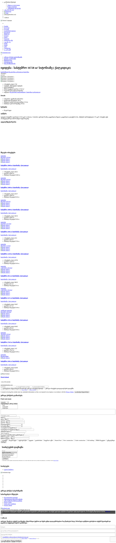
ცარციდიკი (19, 72)
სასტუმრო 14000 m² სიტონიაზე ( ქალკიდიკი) (15, 187)
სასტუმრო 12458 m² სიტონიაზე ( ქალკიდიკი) (15, 254)
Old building (90, 440)
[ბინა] (9, 405)
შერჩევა (3, 442)
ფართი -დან (5, 421)
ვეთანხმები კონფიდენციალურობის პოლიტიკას (15, 537)
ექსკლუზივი (111, 440)
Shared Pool (58, 440)
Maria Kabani (5, 377)
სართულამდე (5, 426)
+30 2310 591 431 (9, 10)
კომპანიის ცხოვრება (14, 8)
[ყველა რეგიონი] (9, 452)
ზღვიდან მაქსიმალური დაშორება (11, 435)
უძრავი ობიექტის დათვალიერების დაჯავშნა (59, 388)
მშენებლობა (8, 60)
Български (7, 32)
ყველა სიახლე (8, 469)
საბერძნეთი (5, 72)
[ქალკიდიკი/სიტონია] (9, 455)
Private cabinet (8, 505)
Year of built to (5, 433)
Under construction (80, 440)
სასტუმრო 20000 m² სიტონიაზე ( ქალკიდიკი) (15, 165)
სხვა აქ (108, 511)
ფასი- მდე (4, 419)
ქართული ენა (8, 40)
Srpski (5, 45)
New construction (68, 440)
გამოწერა (5, 458)
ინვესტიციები (8, 62)
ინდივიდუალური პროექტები (13, 499)
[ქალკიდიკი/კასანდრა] (9, 454)
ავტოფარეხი (23, 440)
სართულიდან (5, 424)
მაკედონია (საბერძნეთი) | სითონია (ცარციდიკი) (25, 92)
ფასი (2, 417)
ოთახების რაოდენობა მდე (9, 429)
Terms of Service (32, 389)
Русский (6, 29)
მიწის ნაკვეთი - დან (7, 436)
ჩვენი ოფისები (12, 7)
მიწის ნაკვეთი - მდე (7, 438)
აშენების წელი (5, 431)
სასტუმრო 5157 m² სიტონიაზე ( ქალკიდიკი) (14, 298)
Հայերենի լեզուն (10, 31)
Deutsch (6, 35)
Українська (7, 48)
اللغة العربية (7, 49)
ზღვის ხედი (12, 440)
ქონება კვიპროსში (10, 58)
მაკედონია (12, 72)
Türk (5, 46)
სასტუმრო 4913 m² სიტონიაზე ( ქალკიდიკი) (14, 276)
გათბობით (38, 440)
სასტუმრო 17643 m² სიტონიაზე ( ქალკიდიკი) (15, 342)
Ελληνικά (6, 27)
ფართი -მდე (5, 422)
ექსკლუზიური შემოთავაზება (13, 501)
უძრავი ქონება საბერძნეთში (13, 57)
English (6, 26)
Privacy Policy (24, 389)
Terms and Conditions (10, 504)
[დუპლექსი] (9, 406)
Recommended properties (11, 497)
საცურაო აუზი (48, 440)
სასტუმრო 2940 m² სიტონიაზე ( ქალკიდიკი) (14, 361)
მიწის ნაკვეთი (100, 440)
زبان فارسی (7, 42)
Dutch (5, 37)
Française (6, 39)
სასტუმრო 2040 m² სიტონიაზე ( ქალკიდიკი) (14, 231)
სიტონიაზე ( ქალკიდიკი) (8, 169)
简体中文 (7, 34)
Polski (5, 43)
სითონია (26, 72)
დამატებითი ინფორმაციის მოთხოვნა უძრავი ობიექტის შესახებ (23, 388)
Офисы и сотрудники (13, 5)
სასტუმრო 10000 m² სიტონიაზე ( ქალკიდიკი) (15, 209)
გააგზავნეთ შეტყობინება (82, 392)
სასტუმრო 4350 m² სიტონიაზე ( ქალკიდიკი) (14, 320)
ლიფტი (4, 440)
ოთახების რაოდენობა (8, 428)
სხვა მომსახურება (9, 63)
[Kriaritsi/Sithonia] (9, 457)
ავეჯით (31, 440)
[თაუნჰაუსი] (9, 408)
